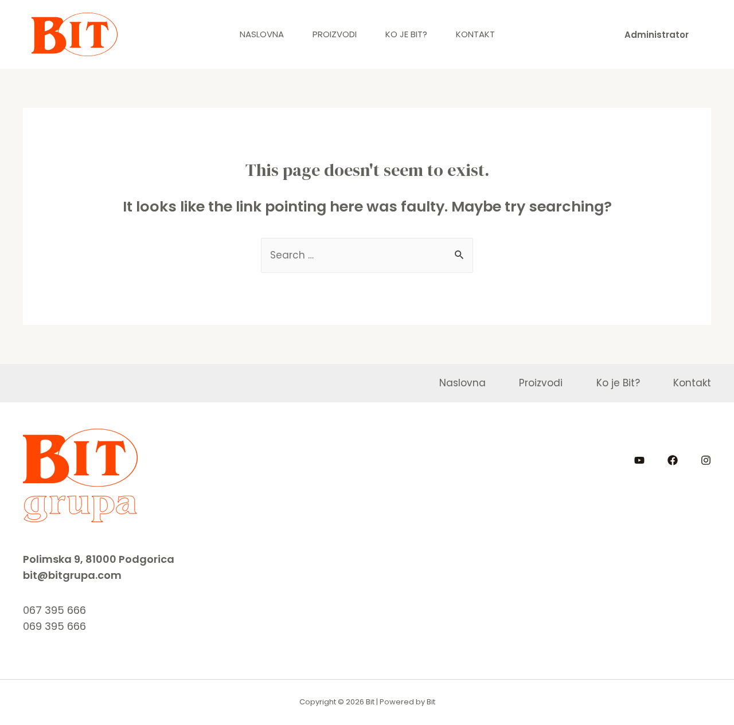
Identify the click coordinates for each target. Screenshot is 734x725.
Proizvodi (335, 34)
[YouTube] (639, 460)
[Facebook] (672, 460)
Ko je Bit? (406, 34)
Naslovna (262, 34)
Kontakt (475, 34)
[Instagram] (706, 460)
